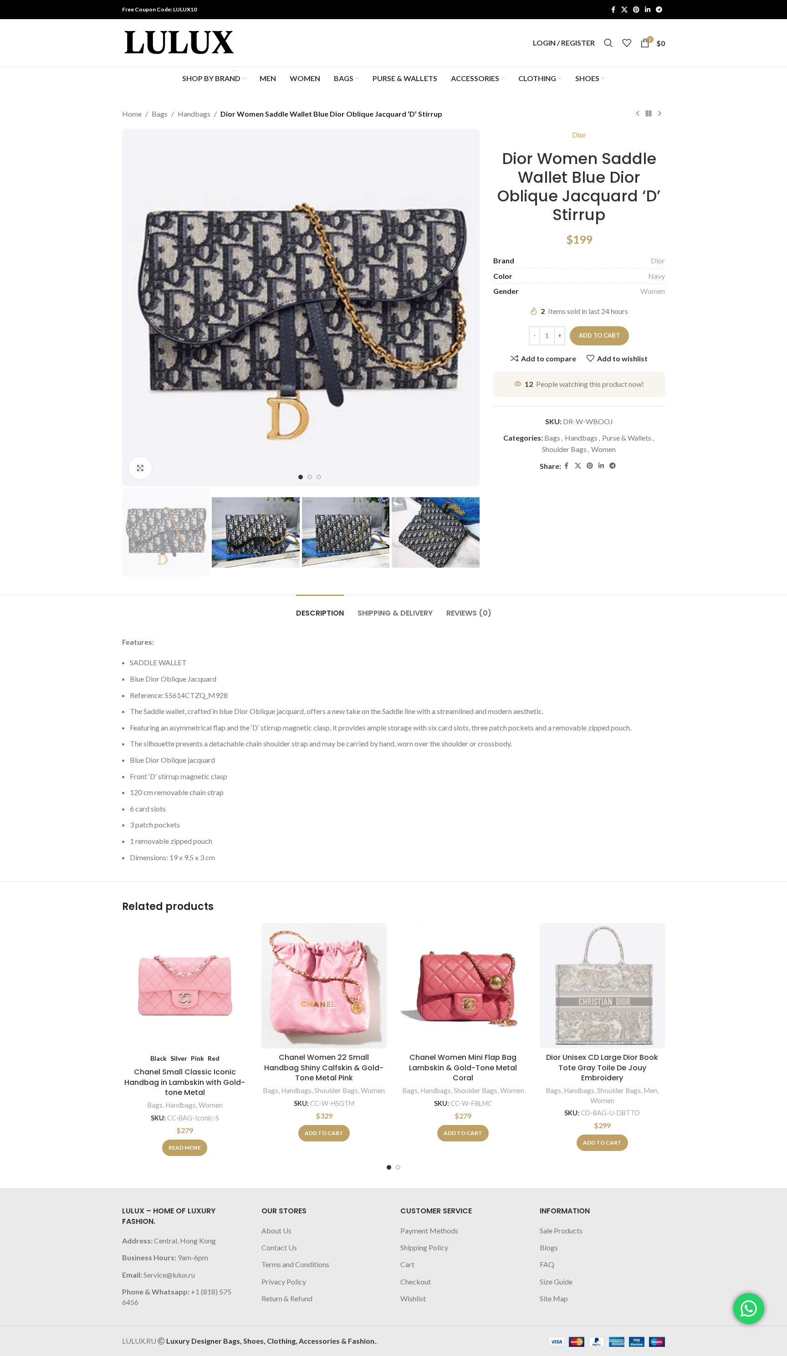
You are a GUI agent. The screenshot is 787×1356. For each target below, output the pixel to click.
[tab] (320, 608)
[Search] (608, 43)
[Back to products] (648, 113)
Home (132, 113)
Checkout (415, 1281)
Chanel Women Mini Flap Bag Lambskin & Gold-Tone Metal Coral (463, 1067)
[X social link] (624, 10)
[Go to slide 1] (389, 1167)
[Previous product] (637, 113)
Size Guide (556, 1281)
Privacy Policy (283, 1281)
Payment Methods (429, 1230)
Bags (160, 113)
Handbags (194, 113)
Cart (407, 1264)
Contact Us (279, 1247)
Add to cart (599, 335)
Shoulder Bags (564, 449)
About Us (276, 1230)
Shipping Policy (424, 1247)
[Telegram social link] (659, 10)
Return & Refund (286, 1298)
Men (650, 1090)
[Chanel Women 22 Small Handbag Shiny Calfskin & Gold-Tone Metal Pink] (324, 986)
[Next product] (659, 113)
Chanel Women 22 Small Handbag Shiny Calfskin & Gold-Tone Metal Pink (323, 1067)
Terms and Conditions (295, 1264)
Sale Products (561, 1230)
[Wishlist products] (627, 43)
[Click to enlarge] (140, 468)
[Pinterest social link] (636, 10)
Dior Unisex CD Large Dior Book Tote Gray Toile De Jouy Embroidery (602, 1067)
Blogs (549, 1247)
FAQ (547, 1264)
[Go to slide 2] (398, 1167)
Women (652, 291)
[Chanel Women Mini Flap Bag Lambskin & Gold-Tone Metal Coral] (463, 986)
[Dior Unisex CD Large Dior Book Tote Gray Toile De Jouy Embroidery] (602, 986)
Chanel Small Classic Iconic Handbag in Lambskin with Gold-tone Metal (184, 1082)
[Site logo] (179, 41)
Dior (579, 134)
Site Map (554, 1298)
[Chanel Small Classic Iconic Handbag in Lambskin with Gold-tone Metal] (185, 986)
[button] (133, 532)
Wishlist (413, 1298)
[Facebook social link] (613, 10)
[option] (300, 477)
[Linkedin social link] (647, 10)
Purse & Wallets (626, 437)
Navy (656, 276)
